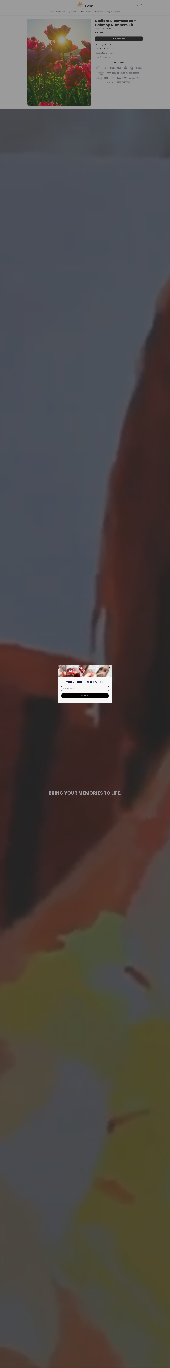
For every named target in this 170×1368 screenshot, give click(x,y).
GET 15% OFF (85, 695)
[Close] (109, 667)
